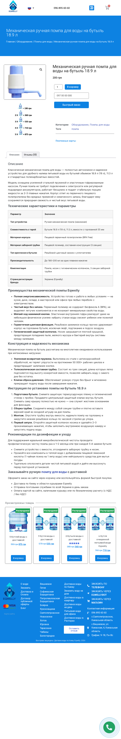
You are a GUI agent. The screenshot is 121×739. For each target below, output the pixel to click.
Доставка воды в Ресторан (74, 624)
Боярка (44, 609)
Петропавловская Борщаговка (50, 604)
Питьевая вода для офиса (72, 617)
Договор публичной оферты (26, 605)
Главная (10, 41)
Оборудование (24, 41)
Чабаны (44, 636)
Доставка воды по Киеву (72, 590)
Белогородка (47, 640)
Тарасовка (45, 632)
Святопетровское (49, 617)
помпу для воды (54, 476)
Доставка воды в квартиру (74, 603)
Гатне (43, 592)
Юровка (44, 628)
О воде (24, 588)
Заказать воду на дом (73, 596)
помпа (75, 133)
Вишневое (46, 588)
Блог (23, 612)
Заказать (25, 592)
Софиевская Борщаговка (47, 597)
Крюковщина (47, 613)
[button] (91, 7)
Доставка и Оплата (27, 597)
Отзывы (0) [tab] (30, 159)
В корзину (73, 86)
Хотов (43, 624)
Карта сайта (9, 618)
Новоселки (46, 621)
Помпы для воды (43, 41)
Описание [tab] (14, 159)
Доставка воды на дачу (72, 610)
